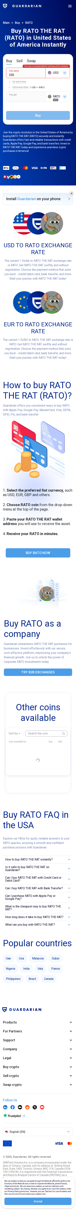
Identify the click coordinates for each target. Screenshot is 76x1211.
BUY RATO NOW (38, 553)
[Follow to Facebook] (12, 1107)
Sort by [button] (13, 733)
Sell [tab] (19, 61)
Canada (48, 979)
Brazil (32, 979)
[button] (71, 193)
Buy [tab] (9, 61)
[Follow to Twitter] (34, 1107)
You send (14, 71)
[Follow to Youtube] (42, 1107)
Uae (8, 958)
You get (13, 94)
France (55, 968)
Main (6, 23)
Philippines (13, 979)
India (26, 968)
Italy (40, 968)
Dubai (55, 958)
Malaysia (38, 958)
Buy (17, 23)
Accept (38, 1201)
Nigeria (10, 968)
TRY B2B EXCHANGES (38, 672)
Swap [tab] (31, 61)
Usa (21, 958)
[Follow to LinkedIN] (5, 1107)
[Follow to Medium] (20, 1107)
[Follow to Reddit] (27, 1107)
